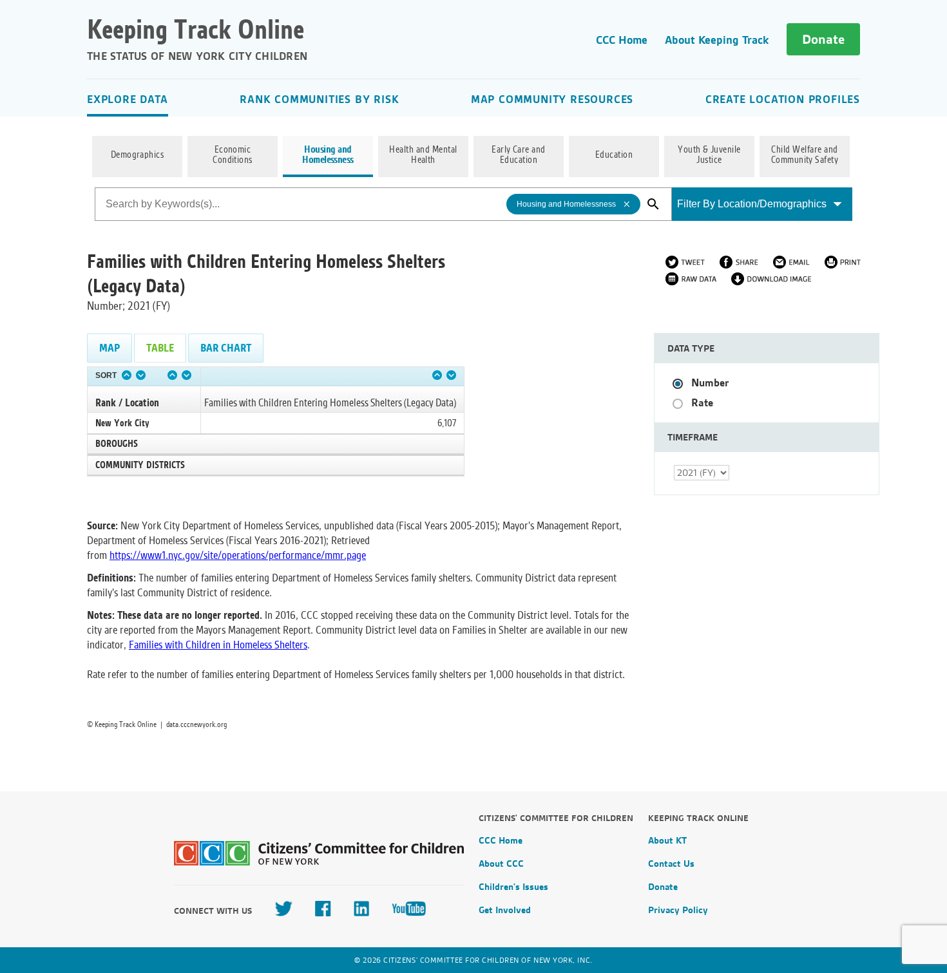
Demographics (137, 155)
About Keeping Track (717, 39)
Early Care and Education (519, 155)
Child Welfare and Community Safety (805, 155)
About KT (667, 840)
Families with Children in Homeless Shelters (218, 645)
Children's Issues (513, 886)
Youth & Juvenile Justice (709, 155)
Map (109, 348)
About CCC (501, 863)
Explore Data (127, 99)
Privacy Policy (678, 909)
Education (614, 155)
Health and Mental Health (423, 155)
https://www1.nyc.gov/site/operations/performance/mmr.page (238, 555)
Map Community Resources (552, 99)
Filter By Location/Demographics (752, 203)
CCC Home (621, 39)
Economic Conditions (233, 155)
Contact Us (671, 863)
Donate (823, 39)
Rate (702, 403)
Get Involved (505, 909)
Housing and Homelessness (328, 155)
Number (710, 383)
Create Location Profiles (782, 99)
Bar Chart (225, 348)
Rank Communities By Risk (319, 99)
